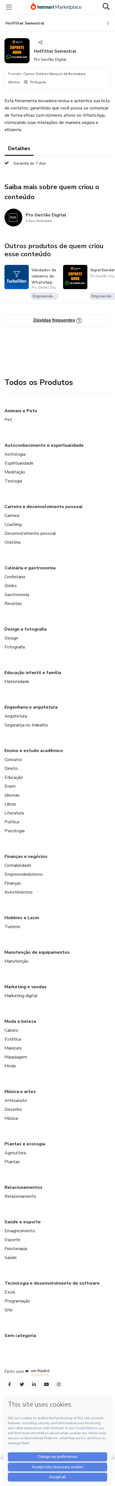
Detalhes (19, 148)
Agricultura (15, 1153)
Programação (17, 1301)
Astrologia (14, 454)
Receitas (13, 604)
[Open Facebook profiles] (9, 1384)
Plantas (12, 1162)
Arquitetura (15, 716)
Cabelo (11, 1030)
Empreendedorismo (23, 874)
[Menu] (8, 7)
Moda (10, 1066)
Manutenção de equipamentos (37, 952)
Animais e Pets (20, 411)
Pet (8, 420)
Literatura (14, 813)
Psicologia (14, 831)
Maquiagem (15, 1057)
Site (8, 1310)
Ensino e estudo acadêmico (33, 751)
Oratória (12, 542)
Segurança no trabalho (26, 725)
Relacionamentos (23, 1187)
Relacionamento (20, 1196)
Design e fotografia (25, 629)
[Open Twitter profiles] (22, 1384)
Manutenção (16, 961)
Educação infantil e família (32, 673)
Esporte (12, 1240)
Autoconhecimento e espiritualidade (44, 445)
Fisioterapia (15, 1249)
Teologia (13, 481)
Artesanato (15, 1100)
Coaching (12, 524)
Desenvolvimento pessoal (30, 533)
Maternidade (16, 682)
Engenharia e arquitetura (31, 707)
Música (11, 1118)
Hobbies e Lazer (21, 918)
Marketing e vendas (25, 987)
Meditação (14, 472)
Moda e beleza (20, 1021)
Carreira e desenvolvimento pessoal (43, 507)
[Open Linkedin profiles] (34, 1384)
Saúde (10, 1258)
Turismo (12, 927)
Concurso (13, 760)
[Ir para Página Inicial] (56, 7)
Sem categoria (20, 1336)
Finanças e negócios (25, 856)
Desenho (13, 1109)
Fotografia (14, 647)
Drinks (10, 586)
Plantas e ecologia (24, 1144)
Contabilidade (17, 865)
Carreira (11, 516)
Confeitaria (14, 577)
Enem (10, 786)
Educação (13, 777)
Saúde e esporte (22, 1222)
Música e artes (20, 1092)
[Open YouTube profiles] (46, 1384)
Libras (10, 804)
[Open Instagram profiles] (58, 1384)
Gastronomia (16, 595)
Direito (11, 768)
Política (11, 822)
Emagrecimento (19, 1231)
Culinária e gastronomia (30, 568)
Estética (12, 1039)
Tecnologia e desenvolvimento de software (52, 1283)
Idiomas (12, 795)
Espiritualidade (18, 463)
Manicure (13, 1048)
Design (11, 638)
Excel (9, 1292)
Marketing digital (21, 996)
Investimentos (18, 892)
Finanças (12, 883)
